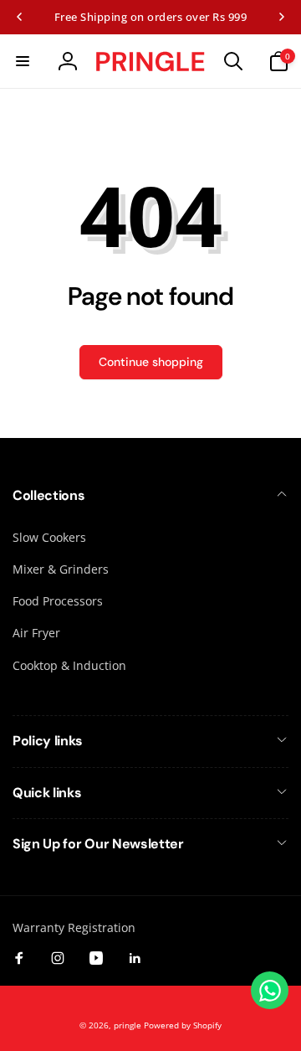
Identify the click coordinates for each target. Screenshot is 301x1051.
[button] (22, 61)
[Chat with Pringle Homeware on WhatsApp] (269, 990)
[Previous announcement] (19, 17)
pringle (127, 1025)
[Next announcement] (282, 17)
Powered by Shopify (183, 1025)
